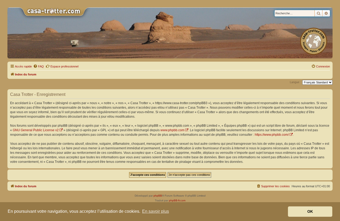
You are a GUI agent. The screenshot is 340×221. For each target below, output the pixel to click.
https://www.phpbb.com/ (272, 135)
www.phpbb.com (172, 130)
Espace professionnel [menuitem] (64, 66)
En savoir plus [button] (155, 211)
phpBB (158, 195)
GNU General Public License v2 (36, 130)
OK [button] (310, 211)
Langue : (295, 82)
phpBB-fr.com (177, 200)
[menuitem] (38, 66)
